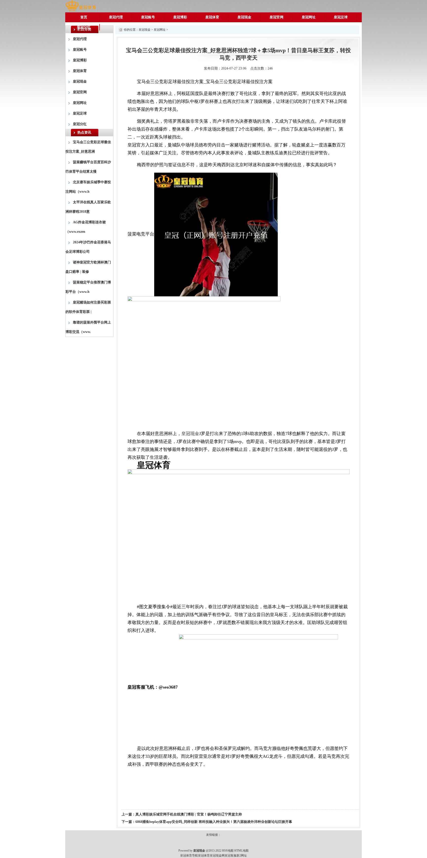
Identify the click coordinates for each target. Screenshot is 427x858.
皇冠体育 (212, 17)
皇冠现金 (244, 17)
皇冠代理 (116, 17)
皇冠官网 (276, 17)
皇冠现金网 (217, 855)
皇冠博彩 (180, 17)
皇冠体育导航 (189, 855)
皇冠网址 (309, 17)
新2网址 (241, 855)
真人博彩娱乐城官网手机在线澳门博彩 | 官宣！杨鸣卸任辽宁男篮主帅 (188, 814)
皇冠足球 (341, 17)
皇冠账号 (148, 17)
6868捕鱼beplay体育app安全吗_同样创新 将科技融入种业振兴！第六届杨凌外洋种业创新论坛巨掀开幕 (213, 822)
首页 (83, 17)
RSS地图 (228, 850)
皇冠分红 (84, 27)
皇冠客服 (230, 855)
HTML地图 (241, 850)
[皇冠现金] (80, 6)
